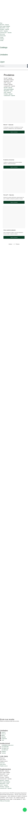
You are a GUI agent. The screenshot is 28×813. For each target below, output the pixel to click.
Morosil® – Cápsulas (4, 24)
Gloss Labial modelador (5, 26)
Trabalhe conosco (4, 761)
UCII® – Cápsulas (4, 31)
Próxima (17, 244)
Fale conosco (3, 759)
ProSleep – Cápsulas (4, 29)
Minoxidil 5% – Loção (4, 27)
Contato (1, 37)
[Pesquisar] (27, 66)
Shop (1, 23)
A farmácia (2, 758)
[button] (14, 21)
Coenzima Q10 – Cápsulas (6, 32)
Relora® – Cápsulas (8, 124)
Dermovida (2, 34)
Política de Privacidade (5, 800)
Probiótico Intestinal (8, 160)
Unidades (2, 38)
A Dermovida (3, 35)
